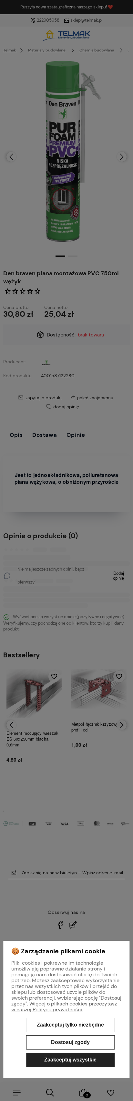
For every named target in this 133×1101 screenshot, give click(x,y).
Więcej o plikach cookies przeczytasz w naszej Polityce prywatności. (64, 1006)
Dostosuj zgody (70, 1042)
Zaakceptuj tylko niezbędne (70, 1024)
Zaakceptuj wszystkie (70, 1059)
